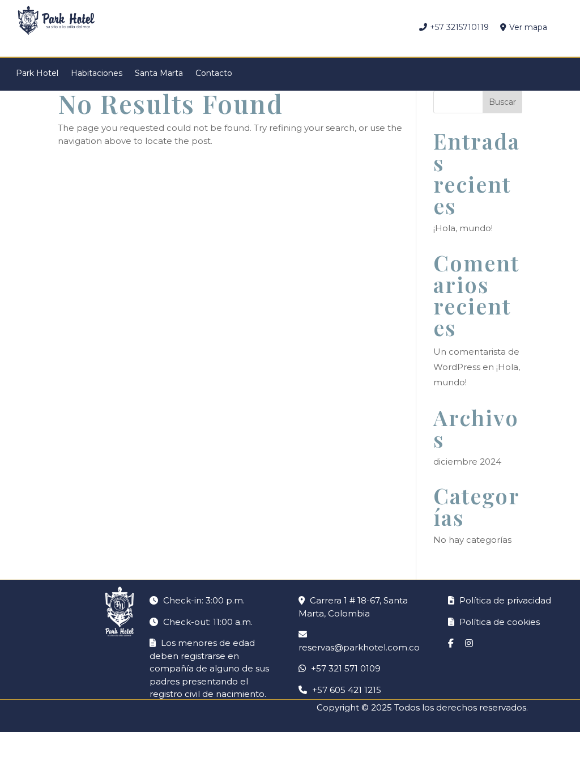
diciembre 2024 (467, 461)
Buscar (502, 102)
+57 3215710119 (459, 27)
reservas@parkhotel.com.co (359, 647)
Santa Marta (159, 72)
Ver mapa (528, 27)
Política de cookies (498, 621)
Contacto (213, 72)
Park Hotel (37, 72)
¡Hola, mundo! (463, 228)
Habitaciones (96, 72)
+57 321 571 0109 (346, 668)
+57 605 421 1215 (346, 689)
